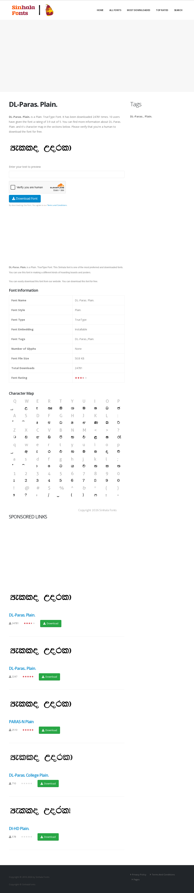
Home (100, 10)
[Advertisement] (97, 55)
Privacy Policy (139, 874)
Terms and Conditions (57, 205)
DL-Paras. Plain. (22, 615)
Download (52, 623)
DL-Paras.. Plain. (22, 668)
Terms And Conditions (163, 874)
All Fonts (115, 10)
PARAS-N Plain (21, 721)
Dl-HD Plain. (19, 828)
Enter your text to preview (25, 167)
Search (178, 10)
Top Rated (162, 10)
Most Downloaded (138, 10)
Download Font (26, 198)
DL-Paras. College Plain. (29, 775)
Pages (136, 879)
